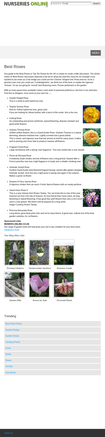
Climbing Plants (13, 342)
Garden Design (12, 330)
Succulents (11, 372)
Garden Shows (12, 336)
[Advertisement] (52, 27)
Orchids (9, 366)
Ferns (8, 348)
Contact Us (8, 433)
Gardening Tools (11, 230)
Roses (8, 360)
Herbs (8, 354)
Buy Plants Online (14, 324)
